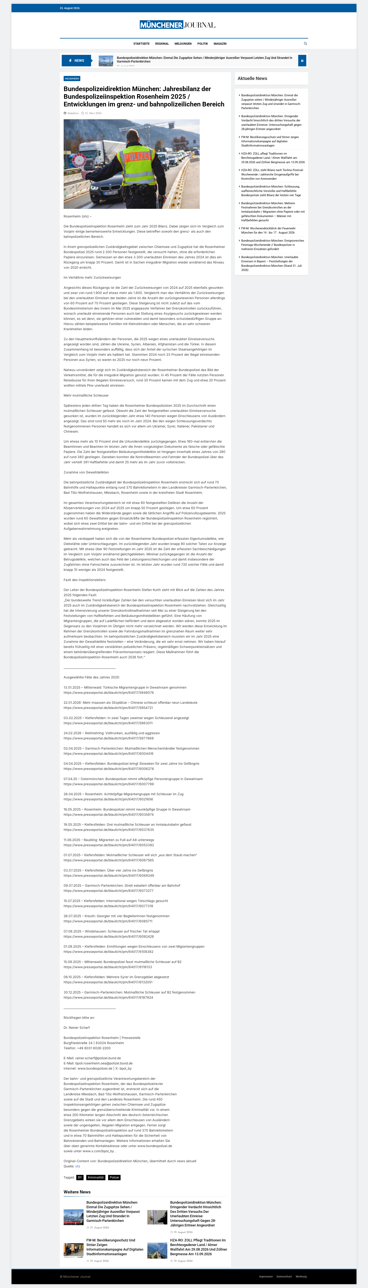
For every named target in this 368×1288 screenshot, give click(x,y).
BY (80, 1177)
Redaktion (73, 113)
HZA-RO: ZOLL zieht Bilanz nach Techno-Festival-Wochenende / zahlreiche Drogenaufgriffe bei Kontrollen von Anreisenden (272, 174)
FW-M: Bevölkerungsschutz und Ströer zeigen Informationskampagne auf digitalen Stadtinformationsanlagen (270, 141)
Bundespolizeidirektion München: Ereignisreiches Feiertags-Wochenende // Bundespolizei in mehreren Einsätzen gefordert (272, 245)
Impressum (266, 1276)
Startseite (141, 43)
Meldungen (183, 43)
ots (77, 1166)
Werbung (301, 1276)
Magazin (220, 43)
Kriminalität (96, 1177)
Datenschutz (284, 1276)
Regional (162, 43)
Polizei (114, 1177)
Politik (202, 43)
